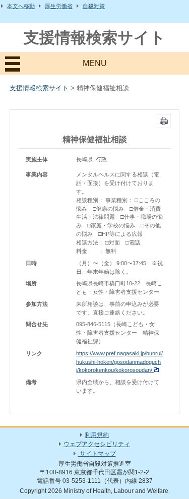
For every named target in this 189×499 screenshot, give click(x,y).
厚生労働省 (59, 6)
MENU (95, 63)
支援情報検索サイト (95, 37)
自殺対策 (94, 6)
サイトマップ (97, 454)
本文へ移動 (21, 6)
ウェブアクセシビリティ (97, 444)
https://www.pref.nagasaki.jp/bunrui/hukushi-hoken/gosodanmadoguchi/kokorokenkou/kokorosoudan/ (119, 361)
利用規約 (97, 435)
